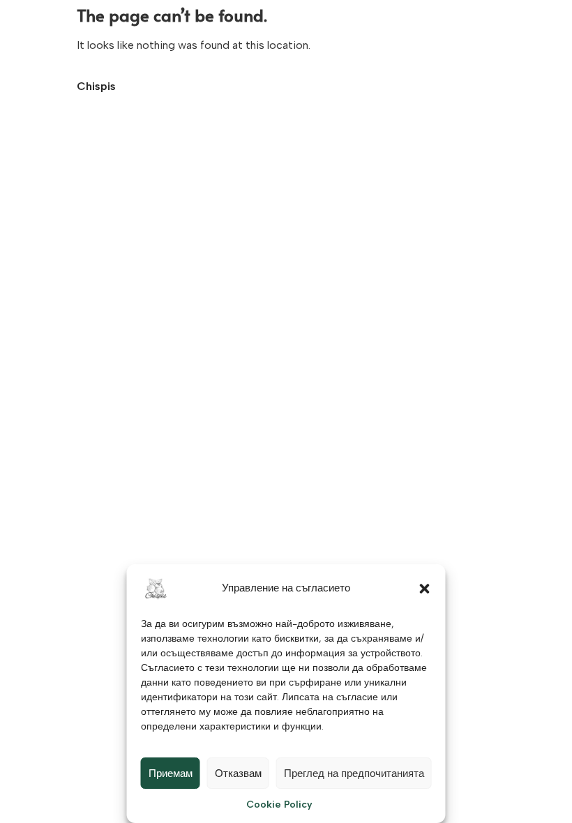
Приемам (171, 773)
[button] (425, 589)
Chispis (96, 86)
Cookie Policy (279, 804)
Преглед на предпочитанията (354, 773)
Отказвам (238, 773)
